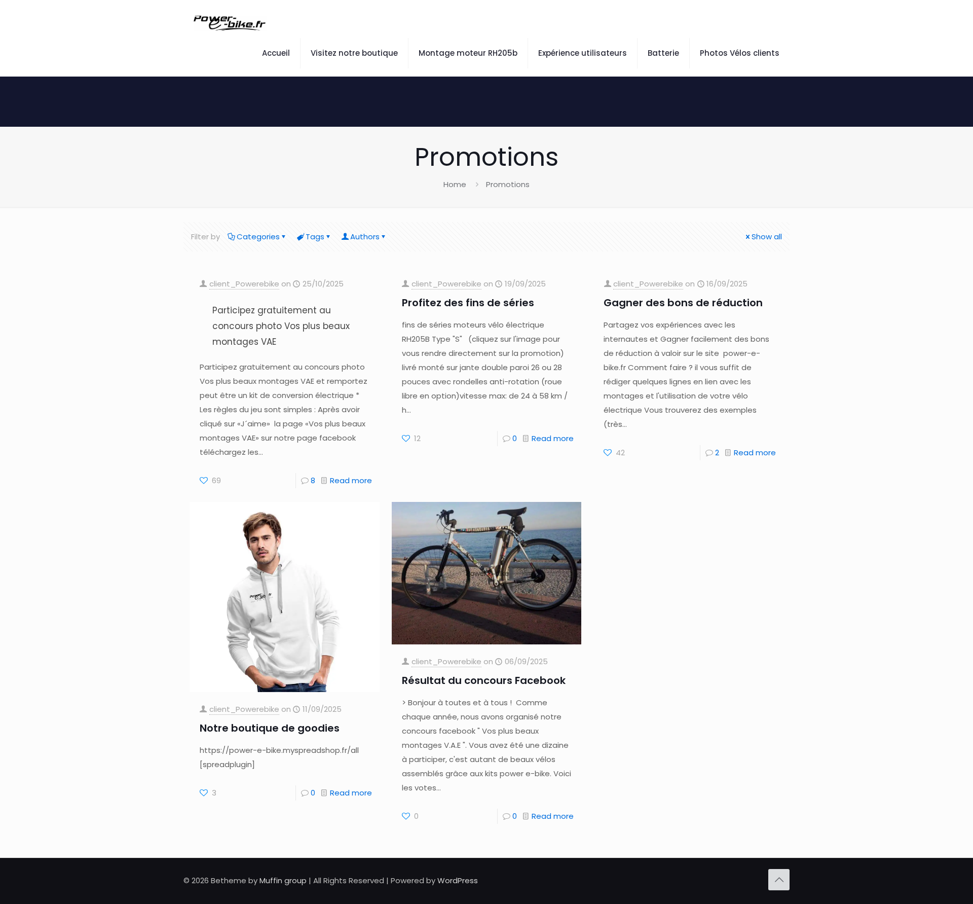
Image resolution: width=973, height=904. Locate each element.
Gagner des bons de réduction (683, 303)
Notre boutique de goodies (270, 728)
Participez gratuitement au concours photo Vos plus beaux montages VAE (281, 326)
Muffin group (283, 880)
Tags (315, 236)
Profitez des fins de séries (468, 303)
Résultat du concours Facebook (484, 680)
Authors (365, 236)
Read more (351, 480)
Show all (767, 236)
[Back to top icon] (779, 879)
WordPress (457, 880)
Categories (258, 236)
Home (454, 184)
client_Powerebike (244, 283)
